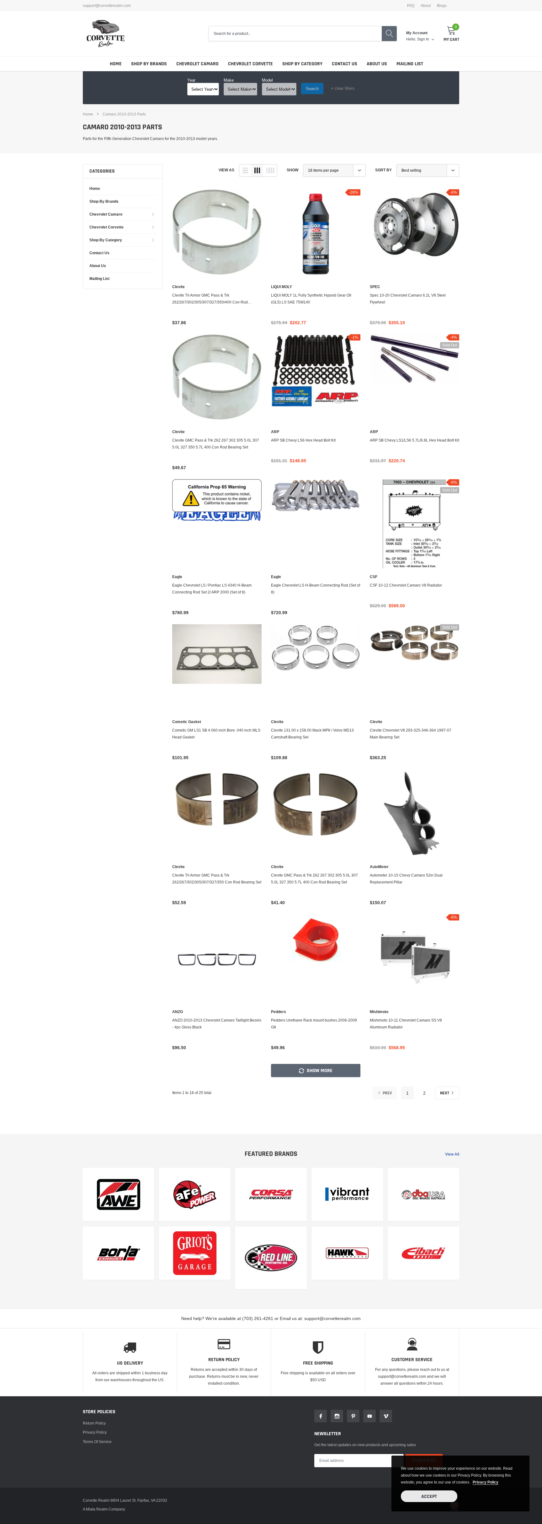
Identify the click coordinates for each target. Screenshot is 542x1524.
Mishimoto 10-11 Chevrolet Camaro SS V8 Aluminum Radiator (406, 1023)
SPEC (375, 287)
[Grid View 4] (270, 170)
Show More (319, 1070)
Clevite (178, 287)
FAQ (410, 6)
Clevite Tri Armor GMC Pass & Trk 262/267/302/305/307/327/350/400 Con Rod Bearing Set (210, 299)
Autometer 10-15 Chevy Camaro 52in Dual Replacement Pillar (406, 878)
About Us (377, 64)
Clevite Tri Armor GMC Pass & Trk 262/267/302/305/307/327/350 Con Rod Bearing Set (216, 878)
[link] (217, 234)
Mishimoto (379, 1012)
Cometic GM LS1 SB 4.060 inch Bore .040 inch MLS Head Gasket (216, 733)
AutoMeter (379, 867)
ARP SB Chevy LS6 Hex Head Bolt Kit (303, 440)
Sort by (383, 170)
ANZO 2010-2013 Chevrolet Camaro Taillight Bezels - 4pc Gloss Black (216, 1023)
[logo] (105, 33)
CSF (373, 577)
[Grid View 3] (257, 170)
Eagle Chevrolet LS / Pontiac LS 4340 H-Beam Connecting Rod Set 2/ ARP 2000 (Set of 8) (212, 588)
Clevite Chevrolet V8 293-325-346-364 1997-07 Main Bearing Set (410, 733)
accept (429, 1496)
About (426, 6)
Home (116, 64)
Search (312, 88)
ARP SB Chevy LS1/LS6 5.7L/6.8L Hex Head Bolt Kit (414, 440)
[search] (389, 33)
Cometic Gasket (186, 722)
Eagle (177, 577)
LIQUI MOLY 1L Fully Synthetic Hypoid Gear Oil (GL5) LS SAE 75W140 (311, 298)
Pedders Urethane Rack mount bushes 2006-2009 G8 (314, 1023)
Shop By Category (302, 64)
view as (226, 170)
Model (267, 80)
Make (229, 80)
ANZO (177, 1012)
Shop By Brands (149, 64)
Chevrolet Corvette (250, 64)
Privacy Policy (95, 1432)
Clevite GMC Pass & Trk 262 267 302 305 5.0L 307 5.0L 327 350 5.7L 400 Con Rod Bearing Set (215, 443)
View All (452, 1154)
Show (292, 170)
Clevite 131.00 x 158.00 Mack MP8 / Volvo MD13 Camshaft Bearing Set (312, 733)
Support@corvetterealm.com (107, 6)
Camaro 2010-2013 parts (124, 114)
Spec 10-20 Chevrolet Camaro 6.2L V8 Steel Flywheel (408, 298)
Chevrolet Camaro (197, 64)
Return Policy (94, 1423)
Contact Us (344, 64)
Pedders (278, 1012)
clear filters (343, 88)
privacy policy (485, 1482)
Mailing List (409, 64)
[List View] (245, 170)
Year (191, 80)
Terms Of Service (97, 1441)
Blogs (442, 6)
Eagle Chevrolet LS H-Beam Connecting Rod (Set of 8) (315, 588)
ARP (275, 432)
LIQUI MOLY (281, 287)
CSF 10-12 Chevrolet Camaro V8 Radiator (406, 585)
